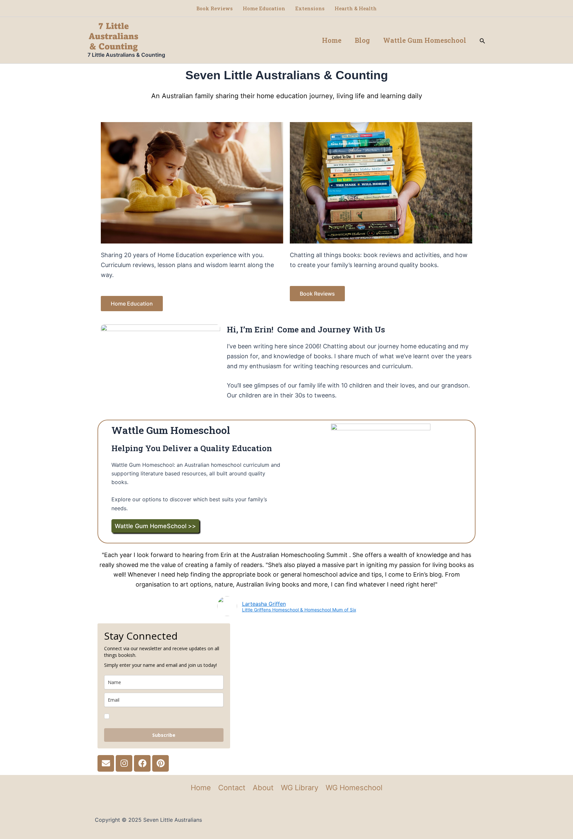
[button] (482, 40)
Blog (362, 40)
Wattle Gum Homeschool (424, 40)
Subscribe (163, 735)
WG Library (299, 787)
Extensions (310, 8)
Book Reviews (214, 8)
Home (332, 40)
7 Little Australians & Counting (126, 54)
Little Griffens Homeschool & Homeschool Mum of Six (299, 610)
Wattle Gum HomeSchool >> (155, 526)
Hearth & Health (356, 8)
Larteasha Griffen (264, 603)
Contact (231, 787)
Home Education (264, 8)
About (263, 787)
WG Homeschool (354, 787)
